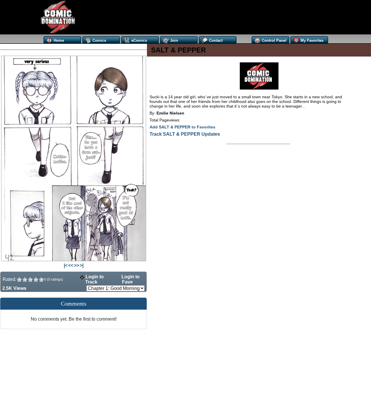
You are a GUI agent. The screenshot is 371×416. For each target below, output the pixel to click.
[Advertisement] (187, 17)
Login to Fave (130, 279)
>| (81, 265)
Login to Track (94, 279)
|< (66, 265)
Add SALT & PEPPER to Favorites (182, 127)
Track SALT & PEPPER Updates (185, 134)
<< (70, 265)
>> (76, 265)
